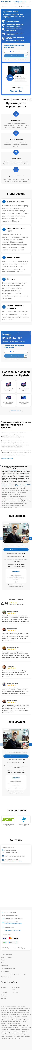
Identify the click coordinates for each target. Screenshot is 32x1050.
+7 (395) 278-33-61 (19, 2)
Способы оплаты (6, 977)
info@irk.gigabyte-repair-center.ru (15, 856)
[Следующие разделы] (31, 99)
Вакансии (4, 963)
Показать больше (16, 410)
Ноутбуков (15, 992)
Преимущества (5, 99)
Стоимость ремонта (7, 954)
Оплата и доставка (6, 957)
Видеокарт (4, 987)
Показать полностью (7, 458)
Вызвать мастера (16, 549)
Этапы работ (16, 99)
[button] (30, 538)
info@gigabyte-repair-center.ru (14, 918)
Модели (24, 99)
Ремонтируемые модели (8, 968)
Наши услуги (5, 971)
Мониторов (4, 992)
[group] (8, 821)
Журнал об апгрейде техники (4, 996)
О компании (4, 965)
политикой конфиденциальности (16, 59)
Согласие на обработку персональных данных (15, 974)
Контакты (4, 960)
